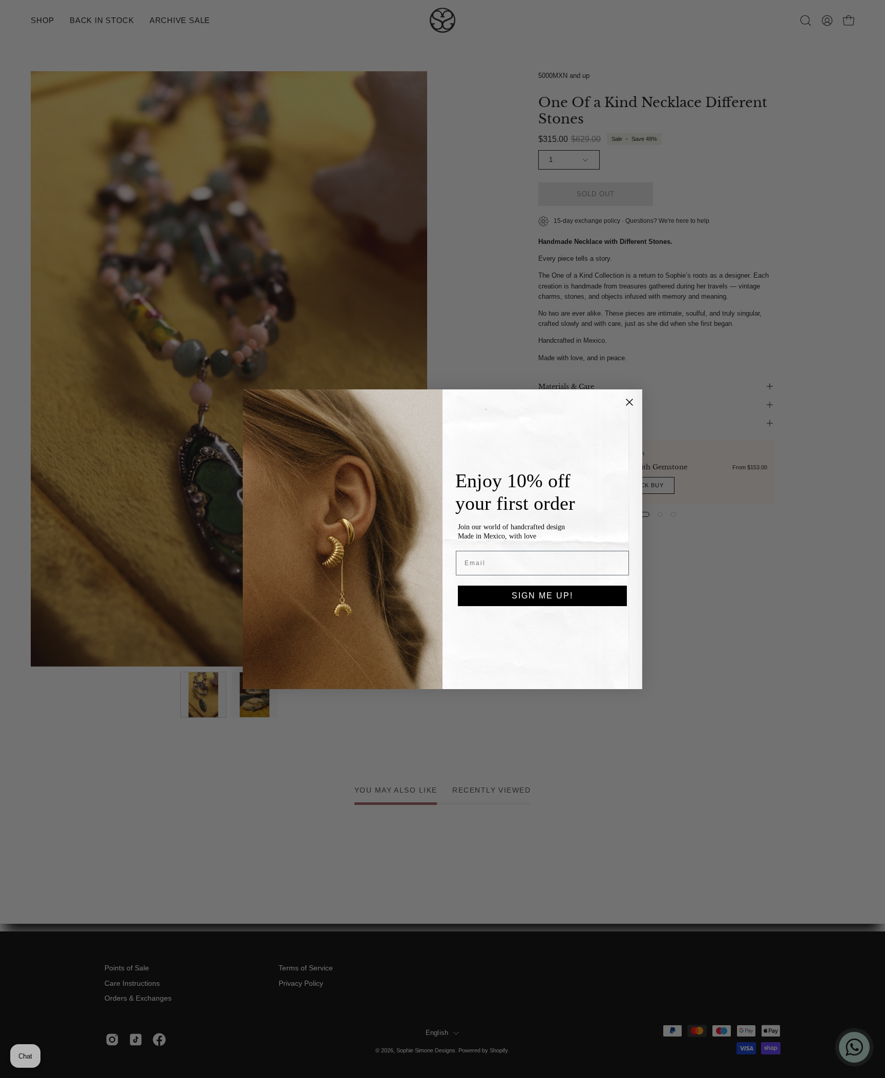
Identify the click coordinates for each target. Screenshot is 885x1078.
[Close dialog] (629, 402)
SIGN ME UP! (542, 595)
